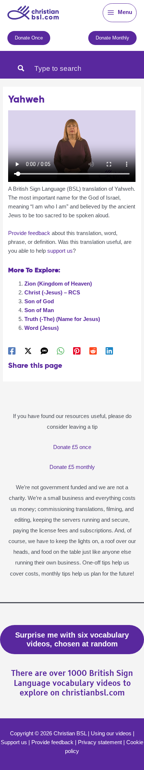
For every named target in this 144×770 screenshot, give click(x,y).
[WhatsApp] (60, 351)
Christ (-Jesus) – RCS (52, 293)
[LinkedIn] (109, 351)
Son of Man (39, 310)
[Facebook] (12, 351)
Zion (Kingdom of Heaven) (58, 284)
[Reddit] (93, 351)
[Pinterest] (76, 351)
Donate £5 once (72, 447)
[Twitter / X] (28, 351)
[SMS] (44, 351)
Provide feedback (29, 233)
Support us (14, 742)
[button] (28, 38)
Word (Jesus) (41, 328)
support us (60, 251)
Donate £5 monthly (72, 467)
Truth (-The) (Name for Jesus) (62, 319)
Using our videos (111, 733)
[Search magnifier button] (21, 68)
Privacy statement (100, 742)
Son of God (39, 301)
